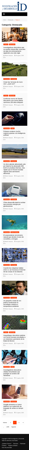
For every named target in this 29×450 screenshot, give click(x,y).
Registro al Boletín (12, 445)
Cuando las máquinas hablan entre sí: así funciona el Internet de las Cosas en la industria (14, 270)
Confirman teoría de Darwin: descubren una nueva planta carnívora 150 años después (13, 100)
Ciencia (6, 44)
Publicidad (22, 443)
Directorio (15, 443)
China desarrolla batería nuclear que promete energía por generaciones (14, 204)
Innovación (13, 161)
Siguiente (13, 427)
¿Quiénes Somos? (6, 443)
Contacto (4, 445)
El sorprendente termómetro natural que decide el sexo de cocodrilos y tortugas (13, 237)
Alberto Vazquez (9, 55)
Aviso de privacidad (7, 447)
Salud (12, 128)
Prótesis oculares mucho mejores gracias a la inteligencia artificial (14, 133)
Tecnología (13, 79)
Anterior (5, 422)
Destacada (12, 44)
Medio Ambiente (14, 232)
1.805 (7, 427)
